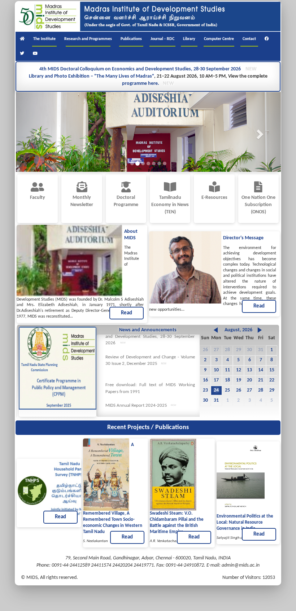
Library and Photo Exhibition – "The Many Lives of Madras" (91, 76)
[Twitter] (22, 54)
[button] (36, 132)
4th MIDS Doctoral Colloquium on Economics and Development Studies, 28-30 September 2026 (140, 69)
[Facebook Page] (266, 39)
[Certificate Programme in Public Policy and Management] (57, 368)
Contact (249, 39)
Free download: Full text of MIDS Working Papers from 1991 (150, 394)
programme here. (140, 83)
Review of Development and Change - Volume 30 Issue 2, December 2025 (150, 366)
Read (126, 313)
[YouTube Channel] (35, 54)
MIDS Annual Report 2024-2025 (136, 411)
